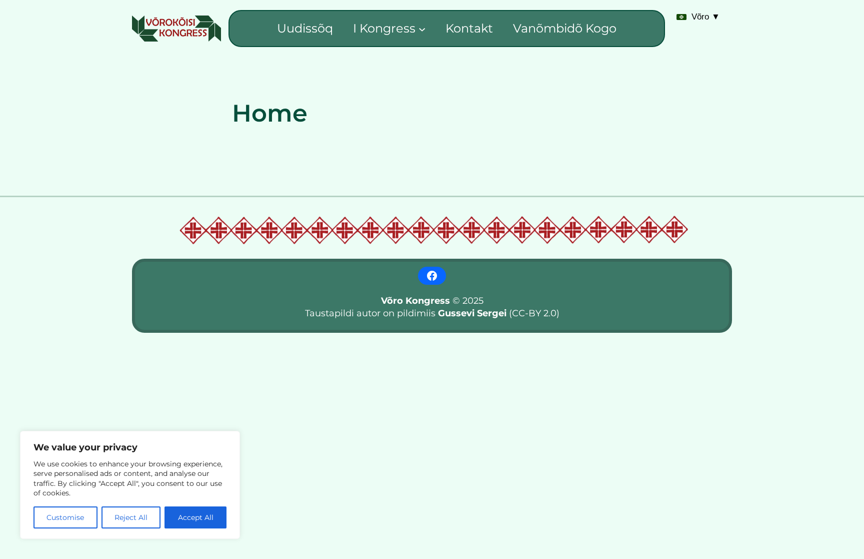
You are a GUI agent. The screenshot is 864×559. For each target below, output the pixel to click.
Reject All (131, 517)
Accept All (196, 517)
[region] (130, 485)
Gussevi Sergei (472, 313)
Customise (65, 517)
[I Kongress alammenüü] (422, 28)
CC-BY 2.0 (534, 313)
